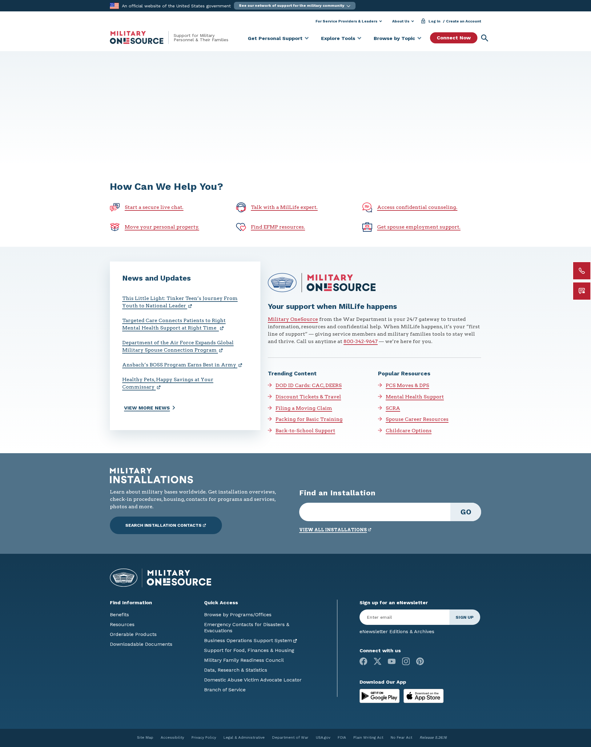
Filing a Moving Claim (303, 408)
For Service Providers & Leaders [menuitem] (346, 21)
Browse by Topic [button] (394, 38)
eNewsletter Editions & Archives (397, 631)
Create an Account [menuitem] (463, 21)
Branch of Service (225, 690)
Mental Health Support (415, 397)
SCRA (393, 408)
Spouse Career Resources (417, 419)
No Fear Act (401, 737)
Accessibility (172, 737)
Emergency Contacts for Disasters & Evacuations (246, 627)
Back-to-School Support (305, 430)
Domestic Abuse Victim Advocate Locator (253, 680)
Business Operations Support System (248, 640)
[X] (377, 661)
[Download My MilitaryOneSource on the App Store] (424, 695)
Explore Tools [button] (338, 38)
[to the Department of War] (114, 5)
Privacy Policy (203, 737)
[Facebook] (363, 661)
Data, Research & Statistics (235, 670)
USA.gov (323, 737)
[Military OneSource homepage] (142, 37)
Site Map (145, 737)
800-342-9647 (361, 341)
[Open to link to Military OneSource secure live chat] (582, 291)
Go (465, 512)
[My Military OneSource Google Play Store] (380, 695)
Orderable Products (133, 634)
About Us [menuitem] (400, 21)
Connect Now (454, 38)
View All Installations (333, 529)
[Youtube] (392, 661)
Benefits (119, 614)
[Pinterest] (420, 661)
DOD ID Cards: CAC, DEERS (308, 385)
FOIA (342, 737)
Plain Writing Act (368, 737)
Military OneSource (293, 319)
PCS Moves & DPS (407, 385)
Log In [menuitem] (434, 21)
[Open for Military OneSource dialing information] (582, 271)
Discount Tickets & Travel (308, 397)
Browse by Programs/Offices (237, 614)
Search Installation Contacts (163, 525)
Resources (122, 624)
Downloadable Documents (141, 644)
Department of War (290, 737)
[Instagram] (406, 661)
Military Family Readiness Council (244, 660)
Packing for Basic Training (309, 419)
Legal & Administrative (244, 737)
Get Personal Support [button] (275, 38)
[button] (295, 6)
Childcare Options (409, 430)
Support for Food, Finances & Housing (249, 650)
